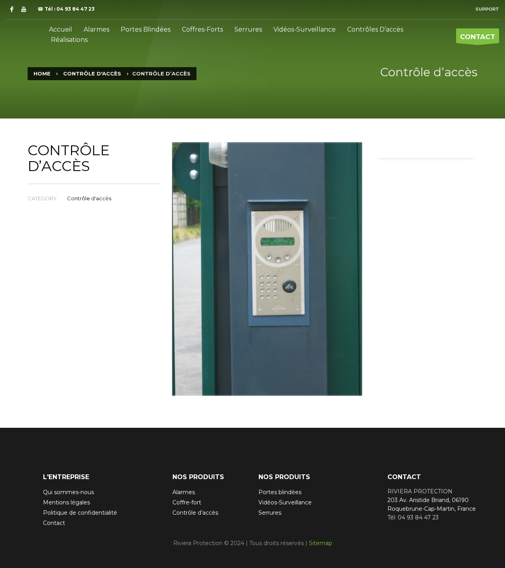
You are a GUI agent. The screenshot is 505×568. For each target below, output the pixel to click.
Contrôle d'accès (89, 198)
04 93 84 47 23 (75, 9)
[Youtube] (24, 9)
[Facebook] (12, 9)
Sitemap (320, 543)
